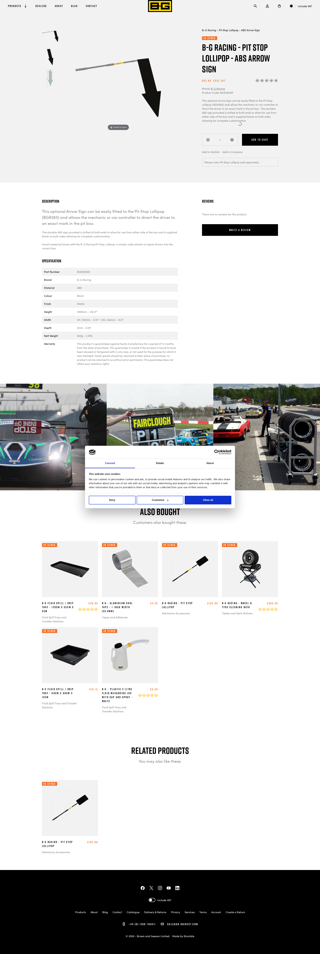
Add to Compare (232, 152)
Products (80, 912)
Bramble (189, 936)
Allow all (208, 500)
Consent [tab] (110, 463)
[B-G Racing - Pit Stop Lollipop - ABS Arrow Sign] (50, 36)
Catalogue (133, 912)
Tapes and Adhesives (115, 617)
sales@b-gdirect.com (182, 924)
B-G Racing (218, 88)
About (94, 912)
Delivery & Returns (155, 912)
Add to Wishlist (211, 152)
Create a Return (235, 912)
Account (216, 912)
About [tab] (210, 463)
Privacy (175, 912)
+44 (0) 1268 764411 (142, 924)
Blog (105, 912)
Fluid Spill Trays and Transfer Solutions (54, 619)
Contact (117, 912)
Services (190, 912)
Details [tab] (160, 463)
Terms (203, 912)
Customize (158, 500)
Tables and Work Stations (237, 613)
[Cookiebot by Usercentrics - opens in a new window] (216, 452)
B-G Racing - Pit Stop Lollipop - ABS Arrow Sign (231, 30)
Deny (112, 500)
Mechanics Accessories (176, 613)
